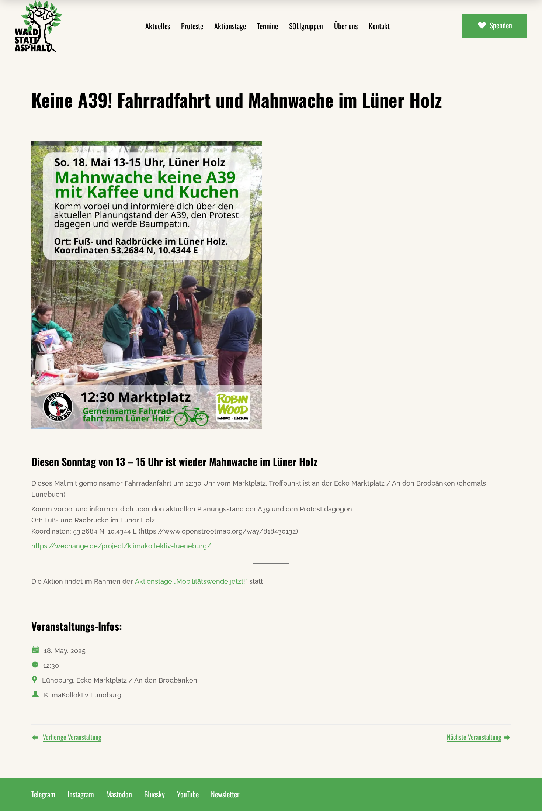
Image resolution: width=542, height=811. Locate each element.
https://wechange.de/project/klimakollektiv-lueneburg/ (121, 546)
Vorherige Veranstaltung (72, 737)
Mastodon (119, 794)
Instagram (80, 794)
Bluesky (154, 794)
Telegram (43, 794)
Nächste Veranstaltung (474, 737)
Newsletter (225, 794)
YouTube (188, 794)
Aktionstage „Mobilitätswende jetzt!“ (191, 581)
